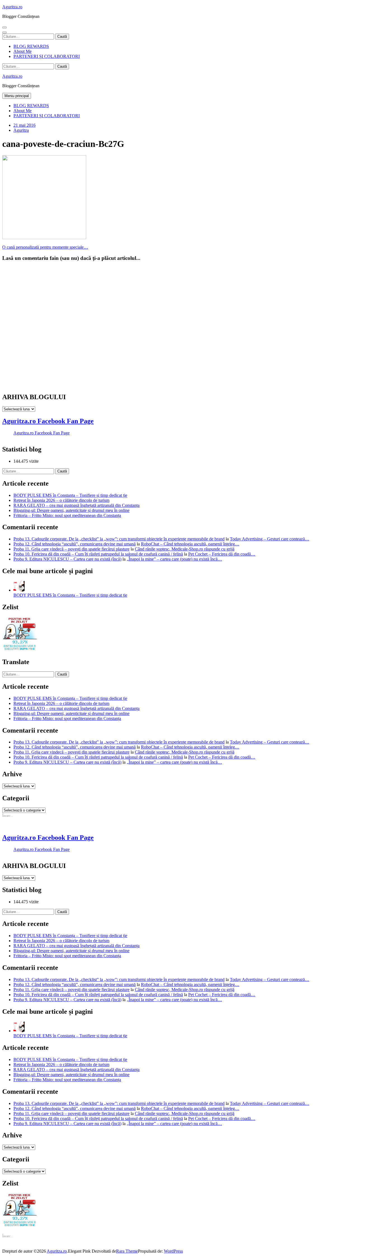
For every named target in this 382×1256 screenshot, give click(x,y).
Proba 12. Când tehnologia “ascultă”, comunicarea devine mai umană (74, 544)
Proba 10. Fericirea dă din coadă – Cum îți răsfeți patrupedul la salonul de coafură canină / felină (98, 554)
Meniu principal (16, 96)
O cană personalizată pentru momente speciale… (45, 247)
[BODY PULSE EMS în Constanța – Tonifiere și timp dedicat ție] (19, 590)
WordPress (173, 1251)
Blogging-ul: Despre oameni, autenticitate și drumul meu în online (71, 510)
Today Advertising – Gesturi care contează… (269, 539)
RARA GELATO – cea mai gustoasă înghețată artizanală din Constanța (76, 505)
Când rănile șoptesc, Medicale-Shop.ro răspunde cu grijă (184, 549)
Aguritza (21, 130)
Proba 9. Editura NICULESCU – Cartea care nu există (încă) (67, 559)
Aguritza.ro (12, 6)
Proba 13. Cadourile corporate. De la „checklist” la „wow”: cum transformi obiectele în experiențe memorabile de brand (119, 539)
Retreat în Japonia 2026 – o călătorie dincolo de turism (61, 500)
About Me (22, 51)
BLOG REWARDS (31, 46)
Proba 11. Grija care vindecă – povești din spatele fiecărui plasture (71, 549)
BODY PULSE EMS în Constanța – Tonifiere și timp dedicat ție (70, 495)
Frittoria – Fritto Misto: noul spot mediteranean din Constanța (67, 515)
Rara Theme (127, 1251)
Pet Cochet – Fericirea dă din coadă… (221, 554)
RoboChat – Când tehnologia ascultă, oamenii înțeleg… (190, 544)
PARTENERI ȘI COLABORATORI (46, 56)
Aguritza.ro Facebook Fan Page (48, 421)
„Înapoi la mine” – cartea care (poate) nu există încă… (174, 559)
